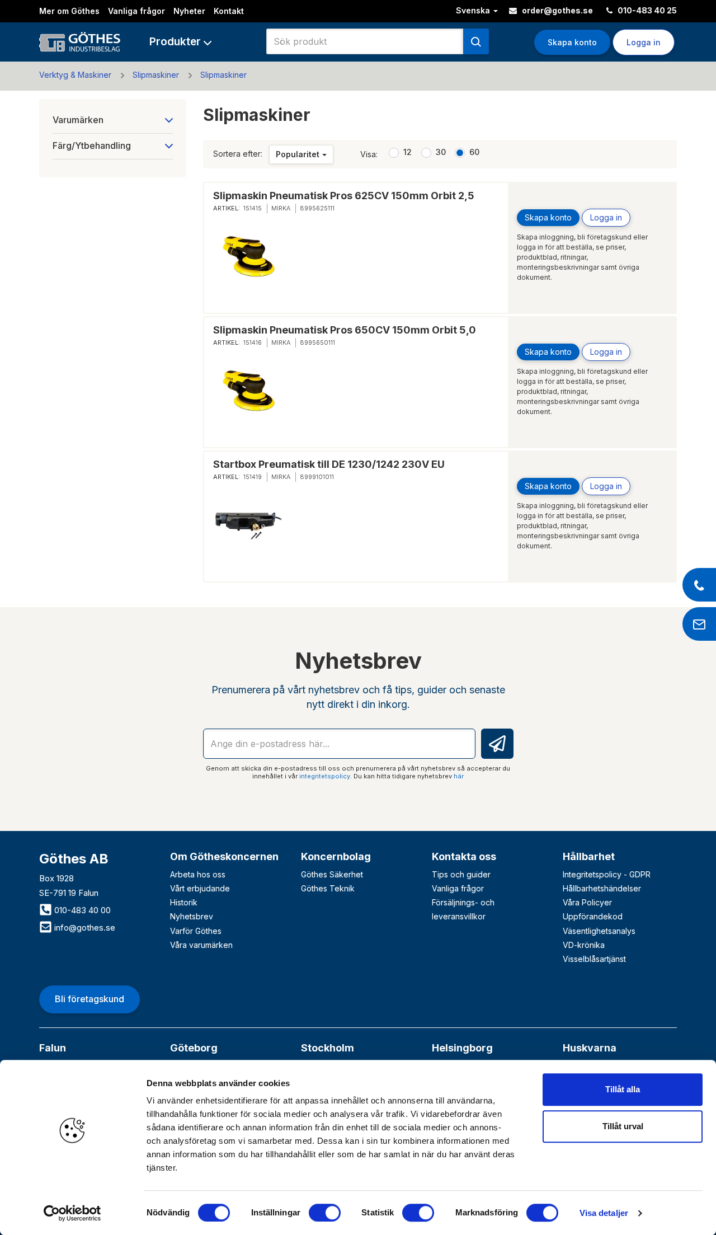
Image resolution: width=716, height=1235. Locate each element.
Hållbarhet (589, 856)
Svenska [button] (474, 10)
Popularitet (297, 154)
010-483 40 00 (81, 910)
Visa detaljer (604, 1213)
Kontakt (229, 11)
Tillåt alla (622, 1089)
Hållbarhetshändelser (602, 888)
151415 (252, 208)
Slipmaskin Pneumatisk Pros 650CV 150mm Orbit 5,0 (344, 330)
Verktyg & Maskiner (75, 74)
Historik (183, 902)
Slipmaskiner (156, 74)
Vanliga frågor (136, 11)
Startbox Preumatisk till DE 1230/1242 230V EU (329, 464)
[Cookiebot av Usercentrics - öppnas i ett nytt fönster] (72, 1213)
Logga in (606, 217)
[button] (180, 42)
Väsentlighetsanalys (599, 931)
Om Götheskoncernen (224, 856)
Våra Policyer (587, 902)
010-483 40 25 (646, 10)
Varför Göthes (196, 931)
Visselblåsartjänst (594, 959)
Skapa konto (572, 42)
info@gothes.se (83, 927)
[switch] (325, 1213)
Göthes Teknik (328, 888)
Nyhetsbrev (191, 916)
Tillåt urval (622, 1126)
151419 (252, 477)
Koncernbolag (336, 856)
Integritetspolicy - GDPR (607, 874)
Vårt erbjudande (200, 888)
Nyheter (189, 11)
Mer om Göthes (69, 11)
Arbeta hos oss (197, 874)
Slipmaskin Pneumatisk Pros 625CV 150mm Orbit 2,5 (343, 195)
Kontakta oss (464, 856)
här (459, 776)
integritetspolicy (324, 776)
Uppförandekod (593, 916)
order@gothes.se (556, 10)
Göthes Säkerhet (332, 874)
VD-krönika (584, 945)
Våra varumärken (201, 945)
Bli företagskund (89, 998)
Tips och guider (461, 874)
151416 (252, 342)
